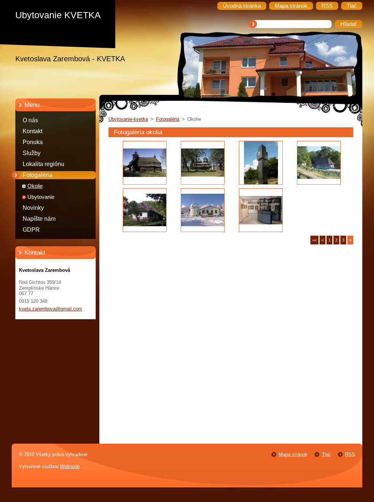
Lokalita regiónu (43, 164)
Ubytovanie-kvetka (128, 119)
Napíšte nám (39, 219)
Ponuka (33, 142)
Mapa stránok (293, 454)
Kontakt (32, 131)
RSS (350, 454)
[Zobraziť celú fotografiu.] (145, 163)
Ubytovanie (40, 197)
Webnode (70, 466)
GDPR (31, 230)
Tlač (326, 454)
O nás (30, 120)
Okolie (35, 186)
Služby (32, 153)
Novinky (33, 208)
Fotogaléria (37, 175)
